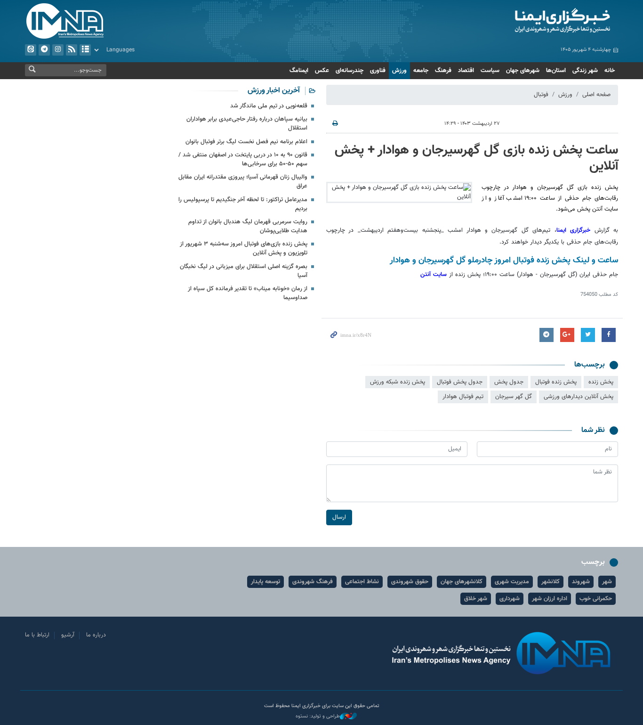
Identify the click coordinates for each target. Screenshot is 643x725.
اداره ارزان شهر (549, 598)
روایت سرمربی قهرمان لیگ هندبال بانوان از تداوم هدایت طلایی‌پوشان (247, 226)
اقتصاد (466, 70)
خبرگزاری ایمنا (573, 230)
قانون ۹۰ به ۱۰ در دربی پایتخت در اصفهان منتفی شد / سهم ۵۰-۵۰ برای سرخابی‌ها (242, 159)
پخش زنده (600, 382)
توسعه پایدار (265, 582)
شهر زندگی (585, 70)
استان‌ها (556, 70)
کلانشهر (550, 582)
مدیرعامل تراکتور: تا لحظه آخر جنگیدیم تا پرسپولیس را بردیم (242, 204)
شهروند (581, 582)
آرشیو (85, 50)
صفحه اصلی (596, 94)
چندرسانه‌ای (349, 70)
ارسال (339, 517)
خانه (609, 70)
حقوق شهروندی (409, 582)
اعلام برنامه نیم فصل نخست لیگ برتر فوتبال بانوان (246, 142)
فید (71, 50)
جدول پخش (508, 382)
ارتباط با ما (37, 635)
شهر (607, 582)
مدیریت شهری (512, 582)
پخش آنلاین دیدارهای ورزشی (578, 396)
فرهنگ (443, 70)
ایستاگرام (58, 50)
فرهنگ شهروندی (312, 582)
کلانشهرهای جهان (461, 582)
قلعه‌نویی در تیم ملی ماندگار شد (268, 106)
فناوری (378, 70)
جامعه (420, 70)
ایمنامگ (298, 70)
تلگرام (44, 50)
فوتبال (541, 94)
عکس (322, 70)
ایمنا (522, 21)
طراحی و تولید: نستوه (318, 716)
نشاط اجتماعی (362, 582)
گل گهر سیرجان (513, 396)
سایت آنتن (434, 274)
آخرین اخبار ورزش (274, 91)
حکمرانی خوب (595, 598)
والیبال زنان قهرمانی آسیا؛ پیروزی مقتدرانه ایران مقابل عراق (242, 181)
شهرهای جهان (522, 70)
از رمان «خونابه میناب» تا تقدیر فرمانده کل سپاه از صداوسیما (247, 293)
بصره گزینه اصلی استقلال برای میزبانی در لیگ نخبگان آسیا (243, 271)
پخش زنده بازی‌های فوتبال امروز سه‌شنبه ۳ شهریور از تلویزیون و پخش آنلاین (243, 248)
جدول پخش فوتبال (459, 382)
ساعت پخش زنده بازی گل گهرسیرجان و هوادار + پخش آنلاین (476, 158)
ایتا (30, 50)
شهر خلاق (475, 598)
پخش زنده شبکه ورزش (397, 382)
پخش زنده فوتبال (556, 382)
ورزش (399, 70)
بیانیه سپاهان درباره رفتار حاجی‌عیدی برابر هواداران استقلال (246, 123)
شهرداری (509, 598)
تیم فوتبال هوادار (462, 396)
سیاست (490, 70)
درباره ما (96, 635)
